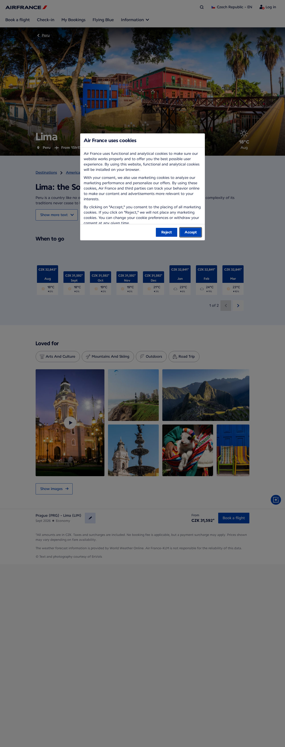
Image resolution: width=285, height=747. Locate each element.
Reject (166, 232)
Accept (191, 232)
